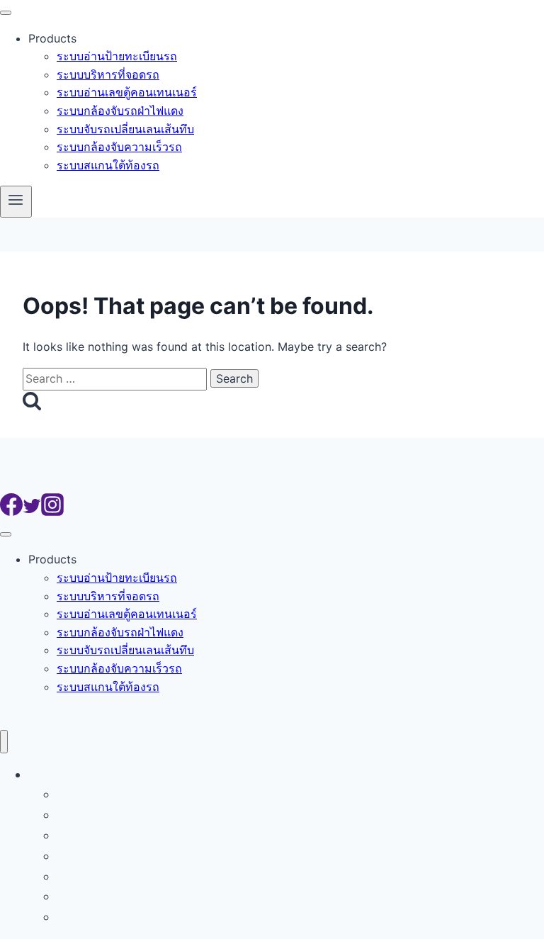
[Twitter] (32, 512)
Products (55, 774)
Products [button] (52, 38)
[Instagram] (52, 512)
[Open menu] (16, 201)
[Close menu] (4, 741)
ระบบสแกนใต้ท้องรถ (108, 165)
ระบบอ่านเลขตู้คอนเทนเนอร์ (127, 92)
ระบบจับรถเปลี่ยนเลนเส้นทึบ (125, 129)
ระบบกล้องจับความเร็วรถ (119, 147)
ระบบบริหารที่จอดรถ (108, 74)
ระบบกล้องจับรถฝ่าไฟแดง (120, 110)
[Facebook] (11, 512)
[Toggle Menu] (5, 13)
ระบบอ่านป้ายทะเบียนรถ (117, 56)
